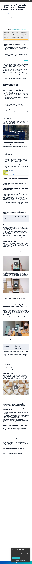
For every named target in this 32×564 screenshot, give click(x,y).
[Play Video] (16, 132)
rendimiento (15, 375)
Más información (14, 555)
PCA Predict (19, 348)
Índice (16, 562)
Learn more (11, 174)
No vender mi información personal (20, 560)
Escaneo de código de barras (14, 354)
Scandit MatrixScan (10, 165)
